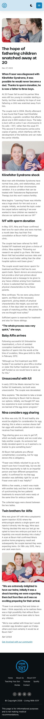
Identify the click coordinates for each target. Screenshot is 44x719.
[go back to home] (22, 666)
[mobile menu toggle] (39, 5)
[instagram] (24, 694)
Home (10, 678)
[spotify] (20, 694)
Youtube (26, 681)
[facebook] (15, 694)
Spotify (36, 681)
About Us (20, 678)
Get (17, 642)
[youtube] (29, 694)
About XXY (31, 678)
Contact (26, 685)
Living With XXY (31, 700)
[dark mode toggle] (31, 5)
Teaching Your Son (12, 681)
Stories (17, 685)
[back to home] (4, 5)
